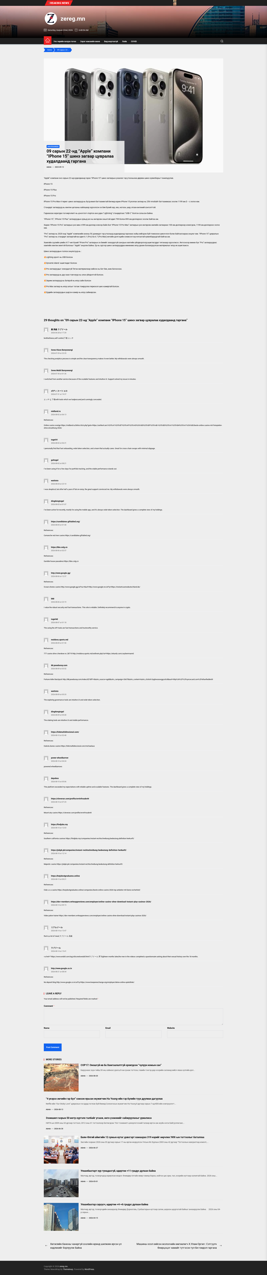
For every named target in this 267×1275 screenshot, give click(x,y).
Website (171, 1028)
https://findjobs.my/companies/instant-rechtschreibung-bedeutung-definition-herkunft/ (100, 838)
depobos (55, 778)
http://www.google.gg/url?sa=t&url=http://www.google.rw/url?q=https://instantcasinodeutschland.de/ (100, 587)
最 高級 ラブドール (59, 329)
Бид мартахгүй (111, 41)
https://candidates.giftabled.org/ (65, 521)
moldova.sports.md (59, 640)
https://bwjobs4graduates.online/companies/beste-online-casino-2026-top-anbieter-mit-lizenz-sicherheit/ (99, 890)
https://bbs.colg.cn (59, 547)
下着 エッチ (68, 338)
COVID (134, 41)
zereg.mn (72, 18)
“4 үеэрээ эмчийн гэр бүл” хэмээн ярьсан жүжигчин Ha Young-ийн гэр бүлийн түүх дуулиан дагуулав (104, 1098)
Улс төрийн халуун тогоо (65, 41)
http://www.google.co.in (61, 968)
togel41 (54, 440)
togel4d (54, 619)
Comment (49, 1006)
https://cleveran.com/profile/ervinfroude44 (70, 799)
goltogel (54, 460)
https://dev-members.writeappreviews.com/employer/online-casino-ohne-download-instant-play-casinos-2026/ (101, 902)
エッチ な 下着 (49, 399)
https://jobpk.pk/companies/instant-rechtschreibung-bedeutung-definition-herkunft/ (88, 850)
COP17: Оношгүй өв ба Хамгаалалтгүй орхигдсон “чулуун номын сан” (121, 1065)
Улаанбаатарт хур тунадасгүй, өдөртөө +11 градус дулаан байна (118, 1170)
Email (108, 1028)
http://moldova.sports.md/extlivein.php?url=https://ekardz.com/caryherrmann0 (103, 653)
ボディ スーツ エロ (59, 391)
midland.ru (56, 411)
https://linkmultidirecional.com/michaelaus (78, 746)
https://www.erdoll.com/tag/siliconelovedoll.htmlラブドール (74, 957)
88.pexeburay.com (59, 665)
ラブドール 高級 (65, 936)
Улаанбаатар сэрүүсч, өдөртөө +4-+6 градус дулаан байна (114, 1204)
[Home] (47, 40)
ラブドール (56, 948)
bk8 (52, 599)
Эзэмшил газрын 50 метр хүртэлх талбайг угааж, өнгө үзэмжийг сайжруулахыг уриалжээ (99, 1117)
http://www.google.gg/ (61, 573)
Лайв (124, 41)
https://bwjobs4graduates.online (65, 876)
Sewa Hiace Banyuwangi (62, 350)
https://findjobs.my (59, 824)
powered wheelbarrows (53, 766)
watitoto (54, 480)
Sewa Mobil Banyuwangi (62, 370)
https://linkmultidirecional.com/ (65, 732)
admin (49, 167)
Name (46, 1028)
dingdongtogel (57, 501)
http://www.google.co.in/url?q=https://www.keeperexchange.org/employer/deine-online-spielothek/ (95, 982)
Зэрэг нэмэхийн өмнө (90, 41)
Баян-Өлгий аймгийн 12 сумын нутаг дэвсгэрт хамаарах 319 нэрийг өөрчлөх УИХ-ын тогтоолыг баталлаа (142, 1137)
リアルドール (57, 927)
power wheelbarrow (59, 758)
